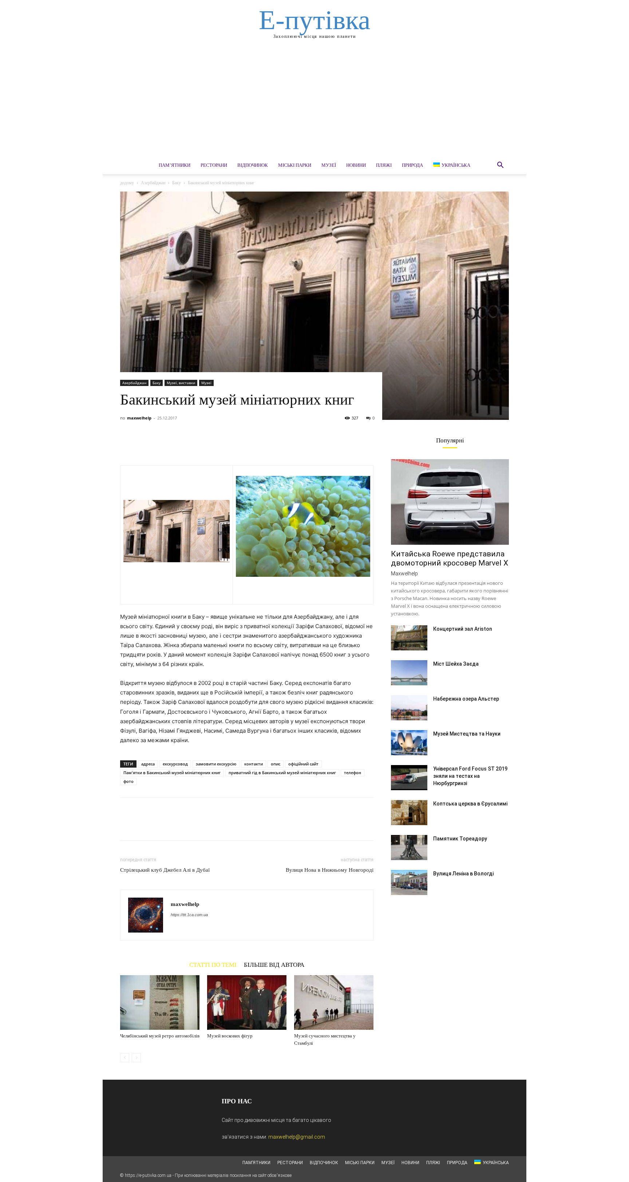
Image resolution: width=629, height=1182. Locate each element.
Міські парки (294, 165)
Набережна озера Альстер (466, 699)
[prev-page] (124, 1057)
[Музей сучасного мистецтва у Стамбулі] (333, 1002)
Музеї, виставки (181, 382)
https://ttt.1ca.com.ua (189, 915)
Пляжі (384, 165)
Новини (356, 165)
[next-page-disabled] (136, 1057)
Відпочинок (252, 165)
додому (127, 182)
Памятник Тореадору (460, 839)
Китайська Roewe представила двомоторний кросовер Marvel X (449, 558)
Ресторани (214, 165)
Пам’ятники (174, 165)
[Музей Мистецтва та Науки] (409, 742)
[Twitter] (144, 444)
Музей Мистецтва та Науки (467, 734)
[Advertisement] (314, 102)
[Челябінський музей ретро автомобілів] (159, 1002)
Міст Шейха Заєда (456, 664)
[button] (500, 165)
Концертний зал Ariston (462, 629)
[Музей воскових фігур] (246, 1002)
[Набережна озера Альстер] (409, 707)
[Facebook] (127, 444)
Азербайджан (153, 182)
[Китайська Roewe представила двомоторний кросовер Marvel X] (450, 502)
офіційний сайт (303, 764)
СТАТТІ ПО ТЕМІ (213, 964)
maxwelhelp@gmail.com (296, 1137)
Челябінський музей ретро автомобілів (159, 1036)
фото (128, 781)
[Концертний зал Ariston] (409, 637)
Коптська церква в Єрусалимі (470, 804)
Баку (176, 182)
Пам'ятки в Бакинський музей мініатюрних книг (172, 772)
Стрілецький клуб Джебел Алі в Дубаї (165, 870)
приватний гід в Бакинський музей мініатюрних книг (282, 772)
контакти (253, 764)
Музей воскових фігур (230, 1036)
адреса (148, 764)
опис (275, 764)
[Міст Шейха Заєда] (409, 672)
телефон (352, 772)
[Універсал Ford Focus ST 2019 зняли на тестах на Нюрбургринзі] (409, 777)
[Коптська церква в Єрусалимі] (409, 812)
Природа (412, 165)
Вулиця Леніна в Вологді (463, 873)
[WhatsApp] (177, 444)
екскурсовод (175, 764)
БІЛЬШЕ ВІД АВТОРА (274, 964)
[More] (194, 444)
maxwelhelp (139, 418)
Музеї (328, 165)
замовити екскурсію (216, 764)
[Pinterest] (161, 444)
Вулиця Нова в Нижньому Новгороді (329, 870)
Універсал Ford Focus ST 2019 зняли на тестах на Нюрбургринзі (470, 776)
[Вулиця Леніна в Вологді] (409, 882)
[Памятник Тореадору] (409, 847)
